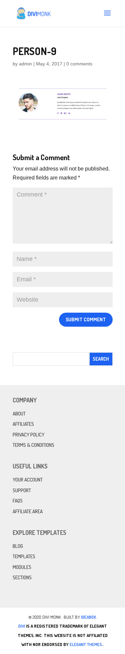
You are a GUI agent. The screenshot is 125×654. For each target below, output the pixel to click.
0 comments (79, 63)
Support (22, 490)
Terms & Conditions (33, 445)
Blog (18, 546)
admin (25, 63)
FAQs (18, 501)
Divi (21, 626)
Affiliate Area (28, 511)
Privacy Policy (28, 434)
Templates (24, 556)
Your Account (28, 479)
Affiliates (23, 424)
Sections (22, 577)
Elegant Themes (86, 644)
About (19, 413)
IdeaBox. (89, 617)
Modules (22, 567)
